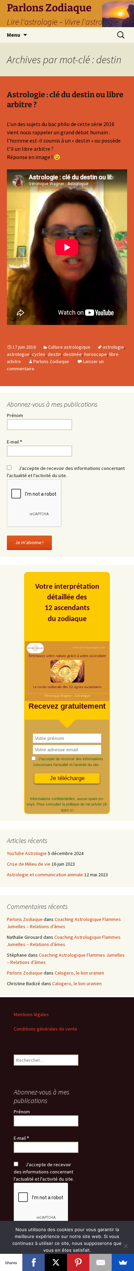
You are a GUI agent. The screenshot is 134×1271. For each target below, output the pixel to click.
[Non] (125, 1245)
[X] (56, 1262)
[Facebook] (33, 1262)
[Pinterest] (78, 1262)
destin (54, 354)
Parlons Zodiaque (51, 361)
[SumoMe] (123, 1262)
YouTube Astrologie (27, 853)
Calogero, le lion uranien (79, 973)
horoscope (95, 354)
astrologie (113, 347)
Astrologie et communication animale (45, 874)
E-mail (14, 442)
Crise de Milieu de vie (29, 864)
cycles (38, 354)
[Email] (100, 1262)
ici (72, 810)
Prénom (15, 415)
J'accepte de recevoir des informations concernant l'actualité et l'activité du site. (67, 762)
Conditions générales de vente (45, 1029)
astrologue (18, 354)
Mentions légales (31, 1014)
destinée (72, 354)
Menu (13, 34)
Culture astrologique (69, 347)
